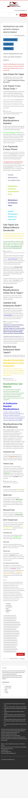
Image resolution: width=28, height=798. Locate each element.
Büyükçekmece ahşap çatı (10, 615)
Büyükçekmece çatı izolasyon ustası (12, 624)
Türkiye (6, 692)
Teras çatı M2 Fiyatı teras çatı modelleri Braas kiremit (13, 672)
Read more (20, 654)
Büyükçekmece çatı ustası (10, 629)
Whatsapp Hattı (8, 48)
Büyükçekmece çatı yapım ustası (11, 635)
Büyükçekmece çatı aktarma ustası (12, 622)
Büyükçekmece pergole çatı (11, 644)
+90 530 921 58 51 (8, 44)
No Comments (22, 658)
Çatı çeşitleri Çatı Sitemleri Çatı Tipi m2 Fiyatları (12, 675)
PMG (5, 759)
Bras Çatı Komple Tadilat (10, 39)
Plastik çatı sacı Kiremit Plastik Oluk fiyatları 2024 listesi (13, 671)
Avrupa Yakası (15, 658)
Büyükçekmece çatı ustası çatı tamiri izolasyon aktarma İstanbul (13, 29)
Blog (6, 689)
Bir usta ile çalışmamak (8, 167)
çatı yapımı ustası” (18, 267)
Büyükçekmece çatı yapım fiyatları (12, 633)
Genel (11, 658)
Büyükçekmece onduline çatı (11, 642)
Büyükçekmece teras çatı (10, 651)
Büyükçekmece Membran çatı (11, 640)
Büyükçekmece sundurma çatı (11, 649)
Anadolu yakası (8, 686)
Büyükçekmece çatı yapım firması (12, 631)
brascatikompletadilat (19, 35)
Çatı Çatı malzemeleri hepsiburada (9, 674)
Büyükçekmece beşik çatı (10, 620)
